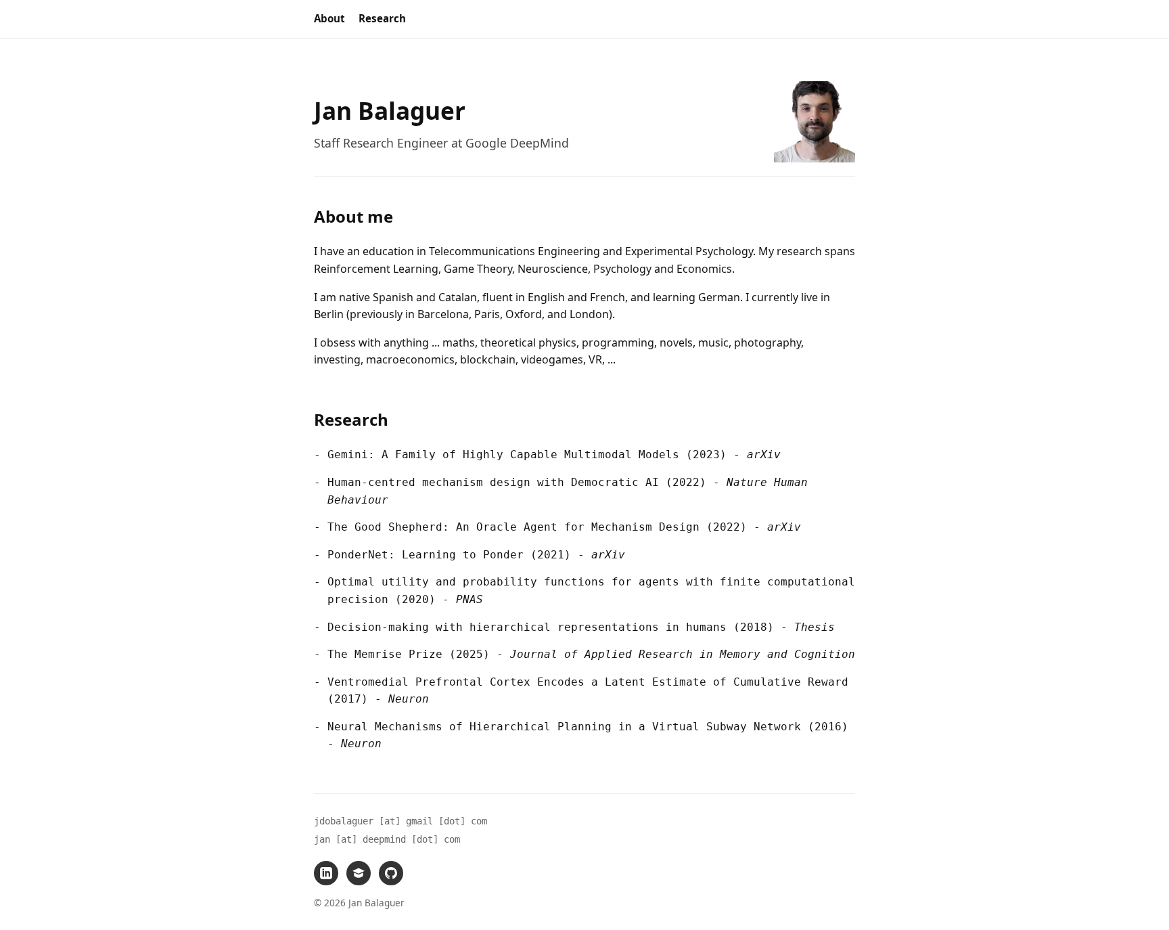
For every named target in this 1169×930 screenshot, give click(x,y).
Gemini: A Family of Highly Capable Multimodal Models (503, 454)
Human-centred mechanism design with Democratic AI (493, 482)
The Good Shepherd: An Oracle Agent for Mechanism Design (513, 527)
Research (382, 18)
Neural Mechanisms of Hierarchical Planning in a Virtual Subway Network (564, 726)
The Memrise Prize (384, 654)
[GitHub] (391, 873)
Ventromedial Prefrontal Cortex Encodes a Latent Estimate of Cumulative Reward (587, 682)
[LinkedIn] (326, 873)
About (329, 18)
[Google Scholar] (358, 873)
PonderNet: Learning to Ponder (425, 554)
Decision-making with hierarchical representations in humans (527, 627)
